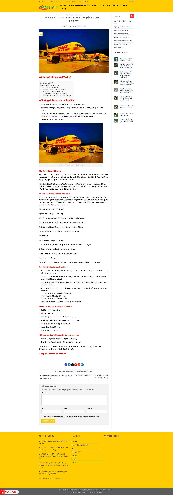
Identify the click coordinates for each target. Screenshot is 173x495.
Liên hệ (63, 9)
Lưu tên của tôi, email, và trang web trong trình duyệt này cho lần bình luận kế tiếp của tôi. (72, 416)
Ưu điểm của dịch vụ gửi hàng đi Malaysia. (55, 89)
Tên (43, 408)
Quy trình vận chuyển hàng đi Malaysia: (54, 91)
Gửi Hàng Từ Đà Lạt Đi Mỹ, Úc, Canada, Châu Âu (127, 107)
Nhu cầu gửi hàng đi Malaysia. (52, 87)
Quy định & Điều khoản (100, 490)
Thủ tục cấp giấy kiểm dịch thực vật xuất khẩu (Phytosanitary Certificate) (126, 74)
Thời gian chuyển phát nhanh (50, 339)
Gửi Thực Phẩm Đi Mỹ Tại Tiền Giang (126, 114)
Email (66, 408)
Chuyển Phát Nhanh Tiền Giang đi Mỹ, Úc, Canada (126, 121)
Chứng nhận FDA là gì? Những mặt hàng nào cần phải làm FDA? (126, 99)
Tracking (124, 5)
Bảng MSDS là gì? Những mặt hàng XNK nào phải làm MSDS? (126, 90)
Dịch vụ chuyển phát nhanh (78, 5)
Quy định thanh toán (85, 490)
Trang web (90, 408)
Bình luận (44, 392)
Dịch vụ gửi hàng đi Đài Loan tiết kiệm (126, 59)
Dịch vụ (94, 5)
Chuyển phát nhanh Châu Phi (123, 41)
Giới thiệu (63, 5)
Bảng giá (115, 5)
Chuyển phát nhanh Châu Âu (122, 37)
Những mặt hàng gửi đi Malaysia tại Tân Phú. (55, 93)
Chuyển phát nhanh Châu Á (74, 15)
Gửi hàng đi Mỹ (105, 5)
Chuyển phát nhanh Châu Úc (122, 44)
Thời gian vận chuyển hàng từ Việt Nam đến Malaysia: (58, 95)
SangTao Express (58, 197)
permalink (91, 371)
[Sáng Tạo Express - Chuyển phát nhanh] (48, 7)
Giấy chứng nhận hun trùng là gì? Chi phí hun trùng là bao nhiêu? (127, 82)
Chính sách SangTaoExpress (68, 490)
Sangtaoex (82, 26)
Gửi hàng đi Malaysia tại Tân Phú (51, 85)
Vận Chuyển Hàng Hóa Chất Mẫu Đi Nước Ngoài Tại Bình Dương (126, 66)
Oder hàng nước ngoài (121, 30)
